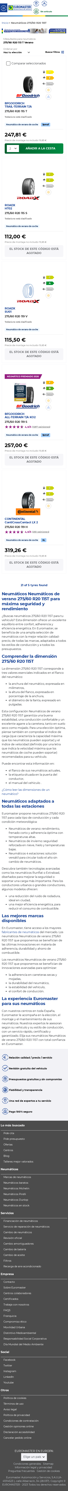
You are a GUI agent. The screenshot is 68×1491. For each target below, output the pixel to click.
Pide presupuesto (14, 1138)
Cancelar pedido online (17, 1437)
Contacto (9, 1281)
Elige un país (32, 1456)
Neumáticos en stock (16, 1205)
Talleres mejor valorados (18, 1161)
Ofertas (8, 1144)
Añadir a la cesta (40, 148)
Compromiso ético (15, 1321)
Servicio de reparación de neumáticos (26, 1226)
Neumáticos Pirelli (14, 1194)
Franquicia (9, 1316)
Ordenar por (10, 49)
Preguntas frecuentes (21, 1471)
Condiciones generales (27, 1463)
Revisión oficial (12, 1238)
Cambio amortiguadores (18, 1243)
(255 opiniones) (40, 532)
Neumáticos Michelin (16, 1188)
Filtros (7, 1260)
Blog (6, 1155)
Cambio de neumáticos (17, 1232)
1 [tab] (29, 30)
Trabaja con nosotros (16, 1304)
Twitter (7, 1365)
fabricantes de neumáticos (20, 932)
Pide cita (8, 1133)
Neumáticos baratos (15, 1182)
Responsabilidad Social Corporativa (25, 1338)
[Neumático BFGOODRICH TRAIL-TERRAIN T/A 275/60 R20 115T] (28, 82)
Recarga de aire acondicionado (22, 1266)
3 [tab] (39, 30)
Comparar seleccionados (29, 63)
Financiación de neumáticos (20, 1221)
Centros (8, 1150)
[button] (55, 52)
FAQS (6, 1310)
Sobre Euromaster (14, 1287)
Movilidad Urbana (14, 1327)
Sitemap (48, 1463)
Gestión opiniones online (18, 1426)
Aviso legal (10, 1409)
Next (63, 31)
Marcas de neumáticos (17, 1177)
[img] (48, 90)
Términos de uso (13, 1403)
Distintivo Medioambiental (19, 1333)
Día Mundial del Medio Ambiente (23, 1344)
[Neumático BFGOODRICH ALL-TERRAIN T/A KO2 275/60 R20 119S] (28, 393)
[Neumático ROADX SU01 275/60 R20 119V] (28, 287)
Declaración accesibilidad (19, 1432)
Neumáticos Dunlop (15, 1199)
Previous (4, 31)
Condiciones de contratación (21, 1420)
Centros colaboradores (17, 1293)
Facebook (9, 1359)
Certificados (10, 1298)
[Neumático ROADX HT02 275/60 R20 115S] (28, 184)
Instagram (9, 1371)
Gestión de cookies (48, 1471)
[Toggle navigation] (3, 7)
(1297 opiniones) (41, 427)
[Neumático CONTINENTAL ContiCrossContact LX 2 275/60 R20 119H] (28, 498)
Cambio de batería (14, 1249)
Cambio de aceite (14, 1255)
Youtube (8, 1382)
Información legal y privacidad (33, 1467)
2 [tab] (34, 30)
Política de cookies (14, 1398)
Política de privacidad (16, 1415)
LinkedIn (8, 1376)
